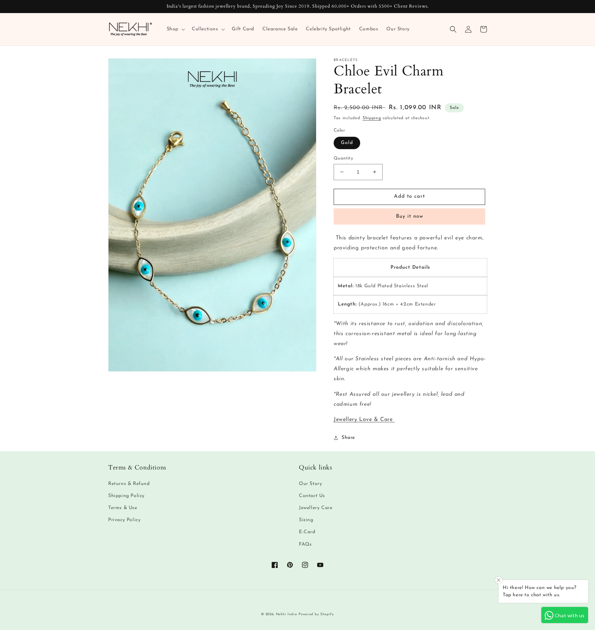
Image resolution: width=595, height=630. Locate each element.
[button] (175, 29)
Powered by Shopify (316, 614)
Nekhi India (286, 614)
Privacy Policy (124, 520)
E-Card (307, 532)
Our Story (310, 483)
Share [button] (348, 437)
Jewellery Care (315, 507)
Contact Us (312, 495)
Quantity (343, 158)
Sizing (306, 520)
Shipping (372, 118)
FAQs (305, 544)
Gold (347, 142)
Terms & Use (122, 507)
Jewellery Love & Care (364, 419)
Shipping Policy (126, 495)
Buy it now (409, 216)
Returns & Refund (129, 483)
